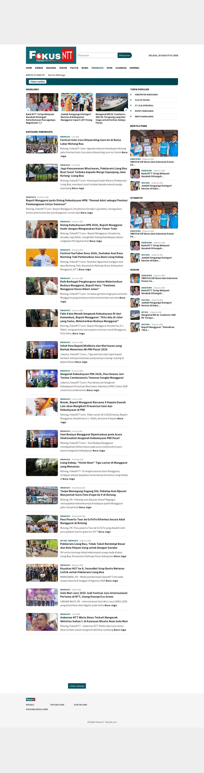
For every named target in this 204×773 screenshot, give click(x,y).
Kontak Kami (80, 704)
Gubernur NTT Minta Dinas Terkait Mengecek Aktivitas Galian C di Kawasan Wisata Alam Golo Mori (94, 619)
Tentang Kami (57, 704)
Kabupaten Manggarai (146, 94)
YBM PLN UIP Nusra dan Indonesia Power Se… (152, 163)
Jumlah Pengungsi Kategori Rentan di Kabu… (156, 187)
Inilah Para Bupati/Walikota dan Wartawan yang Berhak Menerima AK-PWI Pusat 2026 (91, 347)
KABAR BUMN (135, 159)
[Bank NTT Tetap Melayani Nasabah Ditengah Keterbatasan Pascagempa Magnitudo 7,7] (42, 102)
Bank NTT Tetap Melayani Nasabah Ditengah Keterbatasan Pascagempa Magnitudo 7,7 (40, 118)
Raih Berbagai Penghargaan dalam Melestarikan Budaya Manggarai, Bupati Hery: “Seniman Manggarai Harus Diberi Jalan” (91, 285)
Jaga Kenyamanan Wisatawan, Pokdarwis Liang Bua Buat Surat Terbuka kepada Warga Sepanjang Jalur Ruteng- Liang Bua (93, 172)
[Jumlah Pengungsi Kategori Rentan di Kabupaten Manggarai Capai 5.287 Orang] (77, 102)
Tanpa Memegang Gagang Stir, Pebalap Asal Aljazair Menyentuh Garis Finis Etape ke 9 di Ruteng (93, 493)
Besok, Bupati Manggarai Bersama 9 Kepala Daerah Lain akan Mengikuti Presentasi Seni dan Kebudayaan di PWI (93, 406)
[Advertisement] (95, 22)
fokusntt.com (111, 722)
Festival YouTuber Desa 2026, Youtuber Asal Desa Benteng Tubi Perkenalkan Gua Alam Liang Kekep (91, 255)
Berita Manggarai (144, 116)
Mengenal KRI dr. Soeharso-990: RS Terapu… (158, 316)
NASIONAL (145, 183)
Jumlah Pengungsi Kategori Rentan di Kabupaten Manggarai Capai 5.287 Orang (76, 117)
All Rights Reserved (95, 722)
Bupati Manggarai (144, 111)
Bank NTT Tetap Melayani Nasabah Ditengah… (155, 175)
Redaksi (30, 704)
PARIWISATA (65, 137)
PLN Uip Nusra (142, 100)
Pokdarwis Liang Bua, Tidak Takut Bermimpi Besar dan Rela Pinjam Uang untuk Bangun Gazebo (92, 545)
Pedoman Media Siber (37, 709)
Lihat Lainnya (77, 686)
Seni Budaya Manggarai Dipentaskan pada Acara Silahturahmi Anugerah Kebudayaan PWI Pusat (91, 436)
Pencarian (124, 55)
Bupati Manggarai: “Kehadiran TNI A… (157, 329)
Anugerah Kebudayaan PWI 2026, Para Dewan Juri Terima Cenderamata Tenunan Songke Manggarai (92, 375)
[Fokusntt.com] (51, 55)
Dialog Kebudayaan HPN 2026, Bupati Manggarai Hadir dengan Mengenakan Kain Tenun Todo (91, 226)
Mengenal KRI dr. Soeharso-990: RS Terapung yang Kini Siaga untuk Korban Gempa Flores (111, 118)
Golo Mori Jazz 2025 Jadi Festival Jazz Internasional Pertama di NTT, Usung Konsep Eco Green (93, 594)
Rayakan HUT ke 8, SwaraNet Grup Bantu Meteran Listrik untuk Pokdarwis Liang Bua (92, 570)
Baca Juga (78, 188)
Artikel (63, 541)
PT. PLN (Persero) (144, 105)
